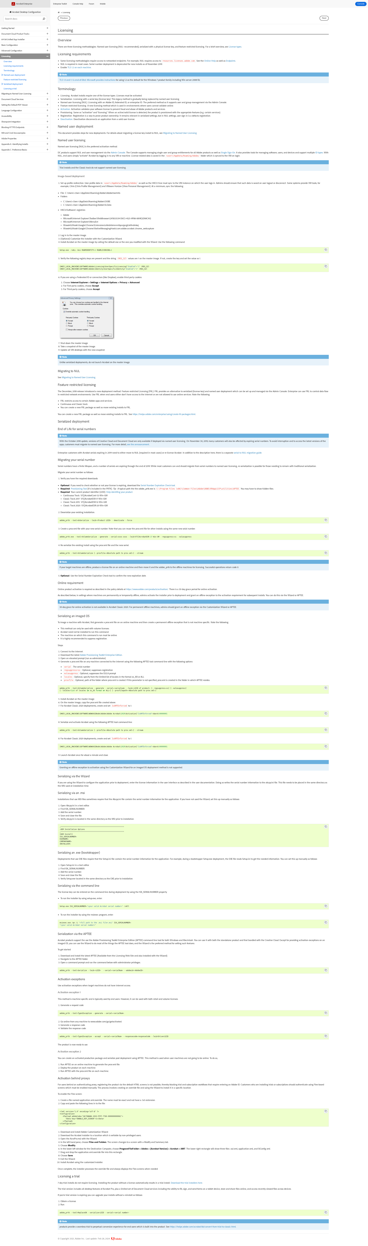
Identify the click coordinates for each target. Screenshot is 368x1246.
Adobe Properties (9, 138)
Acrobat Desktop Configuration (26, 11)
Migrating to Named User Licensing (16, 93)
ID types (319, 152)
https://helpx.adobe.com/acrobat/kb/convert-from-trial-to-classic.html (203, 1226)
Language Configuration (11, 110)
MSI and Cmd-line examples (13, 132)
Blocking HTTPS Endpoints (12, 127)
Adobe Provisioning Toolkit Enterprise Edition (101, 654)
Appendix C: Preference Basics (14, 149)
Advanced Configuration (11, 50)
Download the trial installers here (186, 1182)
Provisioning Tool (79, 488)
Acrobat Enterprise (24, 3)
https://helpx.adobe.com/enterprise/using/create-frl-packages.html (164, 414)
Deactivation (66, 119)
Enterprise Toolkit (60, 3)
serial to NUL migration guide (248, 452)
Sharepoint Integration (11, 121)
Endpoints (230, 60)
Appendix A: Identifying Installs (14, 144)
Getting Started (7, 28)
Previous (64, 18)
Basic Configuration (9, 45)
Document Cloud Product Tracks (15, 33)
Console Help (78, 3)
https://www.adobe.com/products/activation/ (147, 589)
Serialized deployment (13, 84)
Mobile (103, 3)
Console (360, 4)
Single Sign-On (228, 152)
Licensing (5, 56)
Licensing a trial (10, 88)
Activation (65, 109)
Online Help (210, 60)
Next (324, 18)
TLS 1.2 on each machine (79, 67)
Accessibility (6, 116)
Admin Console (118, 152)
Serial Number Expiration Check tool (158, 485)
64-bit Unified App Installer (13, 39)
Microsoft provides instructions (101, 79)
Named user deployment (14, 74)
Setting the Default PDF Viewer (14, 104)
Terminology (9, 70)
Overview (8, 61)
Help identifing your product (119, 491)
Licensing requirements (13, 65)
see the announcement (138, 444)
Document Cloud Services (12, 99)
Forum (91, 3)
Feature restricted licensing (15, 79)
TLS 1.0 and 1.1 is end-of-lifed (73, 79)
